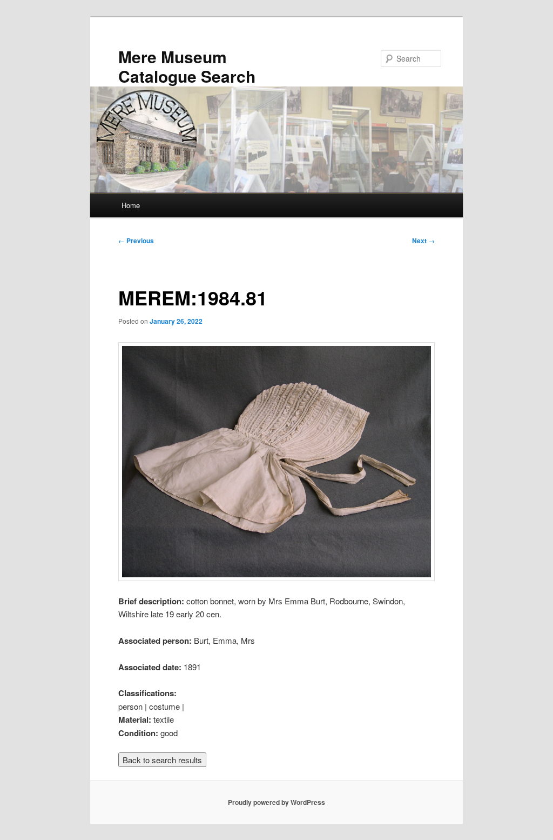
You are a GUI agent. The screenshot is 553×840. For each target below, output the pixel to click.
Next (423, 240)
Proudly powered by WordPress (276, 802)
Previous (136, 240)
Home (131, 205)
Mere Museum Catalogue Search (186, 66)
